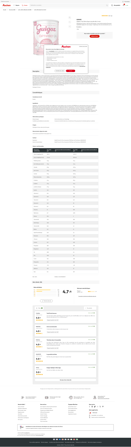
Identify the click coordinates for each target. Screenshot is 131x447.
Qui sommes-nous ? (72, 406)
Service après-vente (22, 410)
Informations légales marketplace (95, 442)
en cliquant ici (27, 432)
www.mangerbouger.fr (39, 435)
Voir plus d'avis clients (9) (65, 380)
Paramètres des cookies (60, 70)
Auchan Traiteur (43, 414)
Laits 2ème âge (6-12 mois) (40, 9)
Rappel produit (21, 412)
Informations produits (22, 415)
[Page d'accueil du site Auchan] (7, 5)
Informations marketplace (23, 417)
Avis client (20, 414)
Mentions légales (44, 442)
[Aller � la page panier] (125, 5)
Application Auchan (72, 414)
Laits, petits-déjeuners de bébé (24, 9)
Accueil (4, 9)
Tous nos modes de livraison (46, 408)
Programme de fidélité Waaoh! (46, 410)
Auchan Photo (43, 419)
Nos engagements (72, 410)
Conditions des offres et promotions (56, 442)
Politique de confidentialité (81, 442)
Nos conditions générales (34, 442)
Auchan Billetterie (44, 417)
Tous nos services (43, 421)
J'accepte (70, 70)
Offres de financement (45, 412)
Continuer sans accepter (83, 46)
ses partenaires (51, 51)
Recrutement (71, 412)
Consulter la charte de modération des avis (87, 296)
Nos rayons (20, 419)
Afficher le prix (94, 36)
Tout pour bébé (12, 9)
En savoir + (79, 26)
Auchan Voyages (43, 415)
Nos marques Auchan (72, 408)
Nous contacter (21, 406)
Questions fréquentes (22, 408)
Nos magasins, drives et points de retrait (48, 406)
